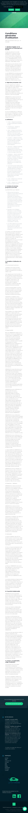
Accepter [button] (11, 9)
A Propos (7, 769)
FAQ (6, 763)
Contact (6, 770)
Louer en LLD (8, 760)
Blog (6, 764)
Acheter (6, 758)
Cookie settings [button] (18, 6)
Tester (6, 759)
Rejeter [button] (17, 9)
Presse (6, 766)
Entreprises (7, 767)
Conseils (7, 762)
